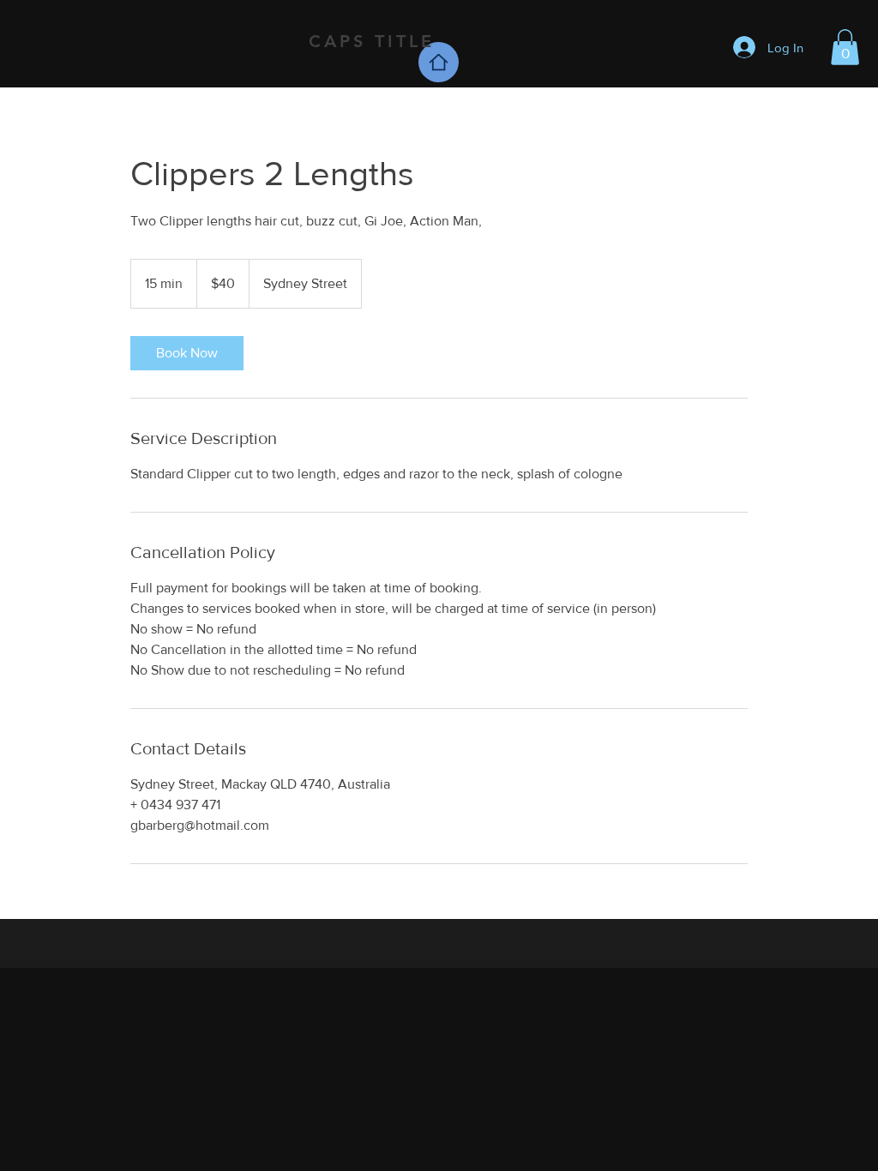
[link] (187, 353)
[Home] (438, 62)
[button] (845, 47)
